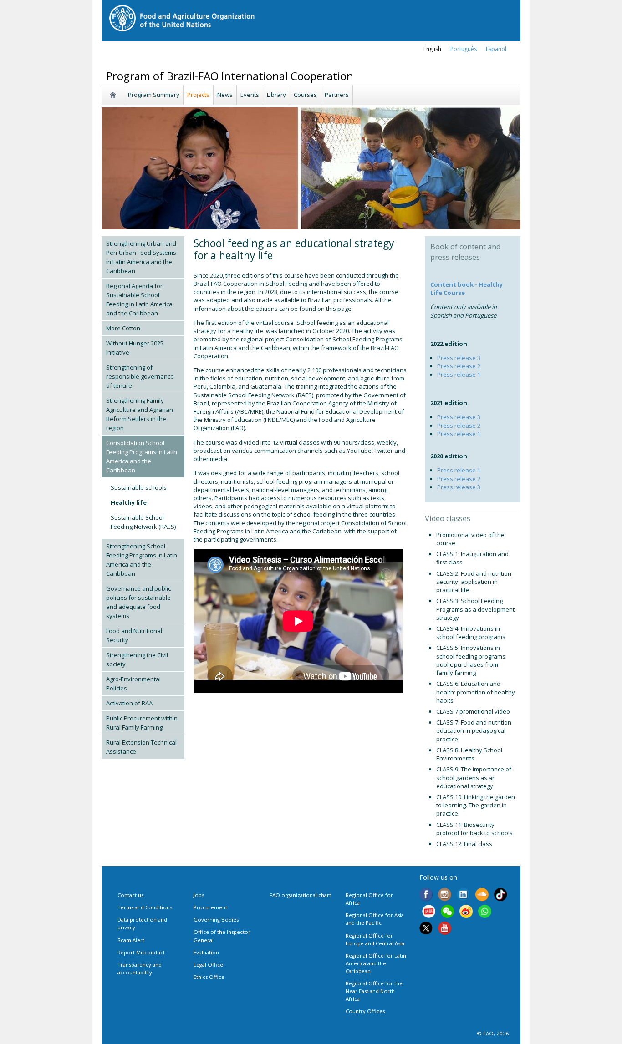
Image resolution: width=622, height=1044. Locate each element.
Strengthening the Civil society (137, 659)
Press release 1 (458, 374)
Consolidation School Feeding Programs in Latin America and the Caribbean (141, 456)
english (432, 49)
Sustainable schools (139, 487)
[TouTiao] (428, 912)
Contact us (130, 895)
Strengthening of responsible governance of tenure (140, 376)
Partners (337, 95)
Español (496, 49)
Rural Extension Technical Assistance (141, 746)
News (225, 95)
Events (249, 95)
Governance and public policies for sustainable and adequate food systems (138, 602)
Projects (198, 95)
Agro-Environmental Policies (133, 683)
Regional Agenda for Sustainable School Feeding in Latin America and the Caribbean (139, 299)
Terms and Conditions (144, 907)
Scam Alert (130, 940)
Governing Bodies (216, 919)
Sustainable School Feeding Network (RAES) (143, 522)
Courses (305, 95)
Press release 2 (458, 366)
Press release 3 (458, 358)
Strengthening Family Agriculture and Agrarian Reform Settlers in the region (139, 414)
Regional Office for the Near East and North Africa (374, 991)
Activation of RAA (129, 703)
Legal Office (208, 964)
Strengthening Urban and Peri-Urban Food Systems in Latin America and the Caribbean (141, 257)
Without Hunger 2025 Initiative (134, 347)
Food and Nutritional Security (134, 635)
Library (276, 95)
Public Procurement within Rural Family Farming (142, 722)
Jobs (199, 895)
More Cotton (123, 328)
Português (463, 49)
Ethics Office (209, 976)
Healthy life (129, 502)
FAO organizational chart (300, 895)
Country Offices (365, 1011)
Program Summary (153, 95)
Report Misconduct (141, 952)
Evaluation (206, 952)
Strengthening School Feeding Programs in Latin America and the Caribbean (141, 560)
